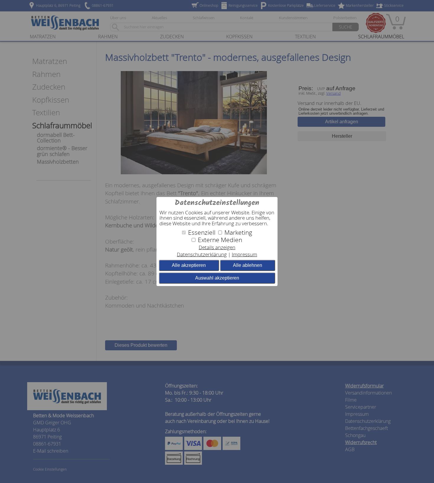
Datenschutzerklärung (202, 254)
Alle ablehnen (247, 265)
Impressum (244, 254)
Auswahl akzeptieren (217, 277)
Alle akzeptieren (189, 265)
